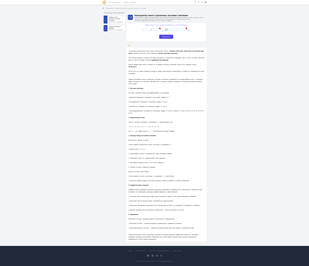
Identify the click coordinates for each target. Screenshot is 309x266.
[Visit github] (161, 256)
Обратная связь (141, 251)
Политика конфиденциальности (159, 251)
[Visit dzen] (157, 256)
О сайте (129, 251)
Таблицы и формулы (129, 2)
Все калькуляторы (115, 2)
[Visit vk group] (148, 255)
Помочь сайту (177, 251)
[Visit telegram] (152, 256)
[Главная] (103, 8)
